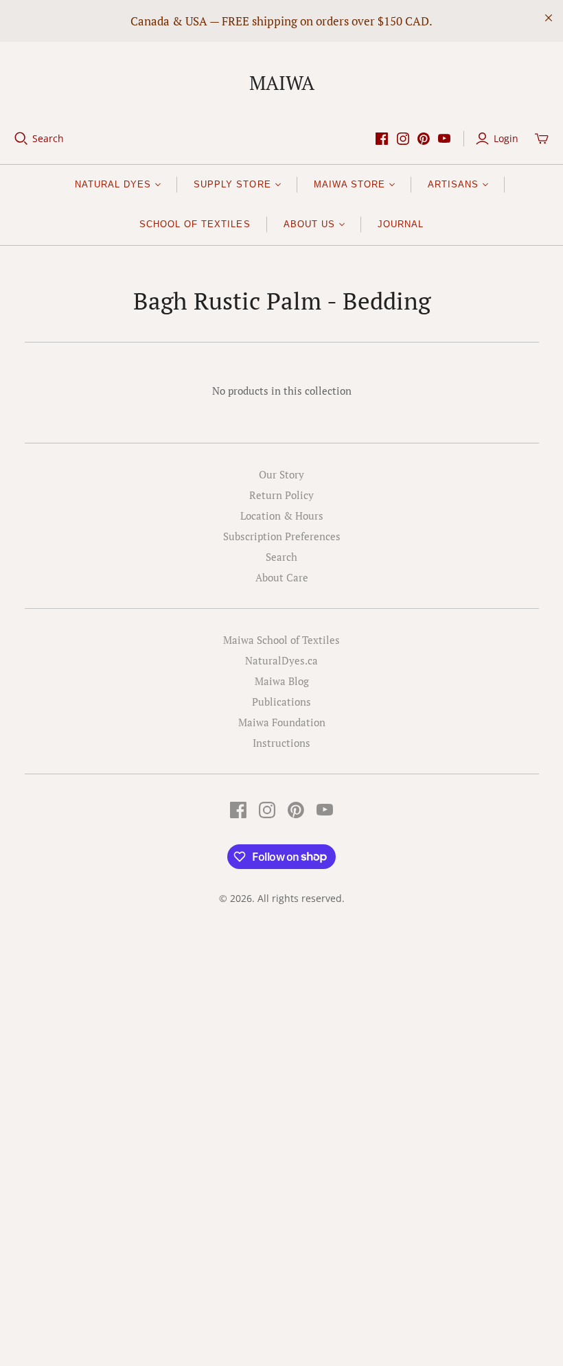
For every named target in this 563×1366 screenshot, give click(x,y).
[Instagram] (403, 138)
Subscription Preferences (282, 536)
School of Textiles (195, 224)
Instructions (281, 743)
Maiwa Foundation (281, 722)
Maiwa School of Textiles (281, 640)
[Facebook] (382, 138)
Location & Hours (281, 515)
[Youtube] (444, 138)
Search (48, 138)
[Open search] (21, 139)
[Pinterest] (423, 138)
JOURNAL (401, 224)
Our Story (281, 474)
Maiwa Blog (282, 681)
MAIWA (281, 82)
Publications (281, 701)
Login (506, 138)
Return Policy (281, 495)
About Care (281, 577)
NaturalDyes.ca (281, 660)
